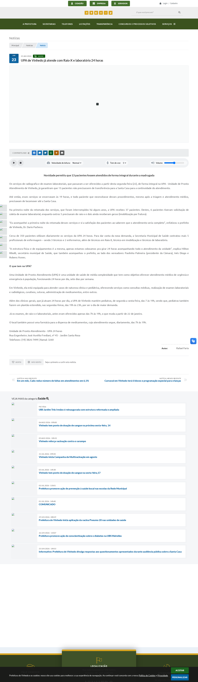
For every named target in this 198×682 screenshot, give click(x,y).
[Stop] (20, 163)
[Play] (14, 163)
